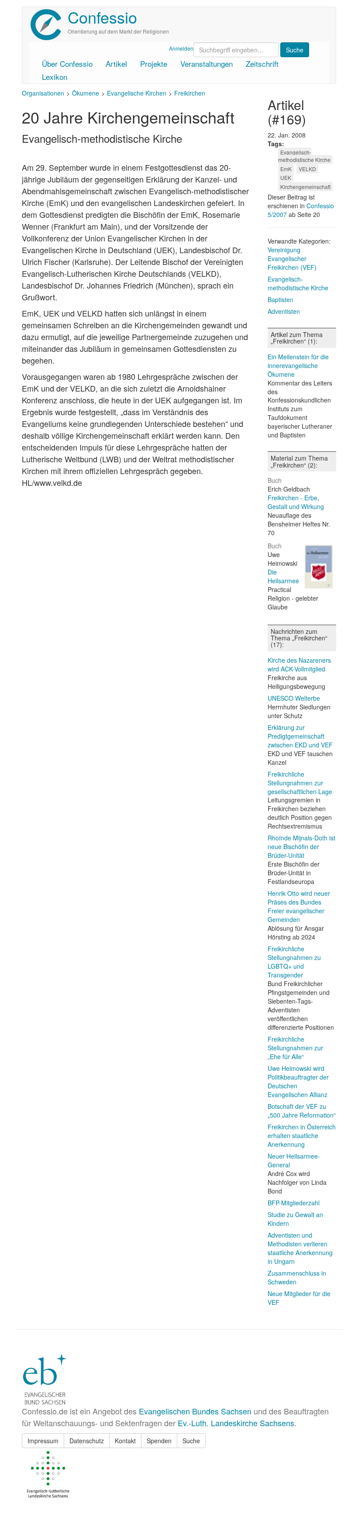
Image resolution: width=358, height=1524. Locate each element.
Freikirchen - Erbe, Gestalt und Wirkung (296, 502)
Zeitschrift (262, 63)
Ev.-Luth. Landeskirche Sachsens (236, 1422)
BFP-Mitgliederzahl (294, 1202)
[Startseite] (49, 24)
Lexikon (54, 76)
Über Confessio (67, 63)
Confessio (102, 17)
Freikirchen (189, 93)
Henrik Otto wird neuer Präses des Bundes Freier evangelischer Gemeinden (299, 906)
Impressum (43, 1440)
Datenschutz (86, 1440)
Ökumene (85, 93)
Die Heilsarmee (283, 576)
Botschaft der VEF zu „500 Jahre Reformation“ (302, 1110)
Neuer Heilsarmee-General (294, 1160)
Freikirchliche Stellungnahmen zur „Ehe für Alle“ (295, 1048)
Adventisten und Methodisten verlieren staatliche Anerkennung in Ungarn (300, 1248)
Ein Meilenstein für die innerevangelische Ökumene (298, 365)
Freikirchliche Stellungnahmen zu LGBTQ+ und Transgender (294, 961)
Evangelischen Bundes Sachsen (195, 1411)
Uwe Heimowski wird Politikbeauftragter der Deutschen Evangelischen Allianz (298, 1081)
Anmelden (181, 48)
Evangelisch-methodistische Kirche (304, 155)
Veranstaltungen (206, 63)
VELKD (307, 168)
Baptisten (280, 299)
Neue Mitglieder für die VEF (299, 1298)
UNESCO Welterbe (294, 698)
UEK (285, 177)
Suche (191, 1440)
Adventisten (284, 311)
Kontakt (125, 1440)
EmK (286, 168)
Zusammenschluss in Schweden (297, 1277)
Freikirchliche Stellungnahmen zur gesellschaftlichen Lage (300, 783)
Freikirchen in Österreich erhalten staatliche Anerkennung (302, 1135)
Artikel (116, 63)
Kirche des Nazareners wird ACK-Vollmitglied (299, 664)
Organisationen (43, 93)
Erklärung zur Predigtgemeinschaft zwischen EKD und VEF (300, 736)
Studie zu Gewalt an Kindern (295, 1219)
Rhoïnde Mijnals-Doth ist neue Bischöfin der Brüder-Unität (301, 846)
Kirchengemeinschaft (305, 186)
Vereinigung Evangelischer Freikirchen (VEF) (292, 258)
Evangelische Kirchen (136, 93)
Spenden (159, 1440)
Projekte (153, 63)
